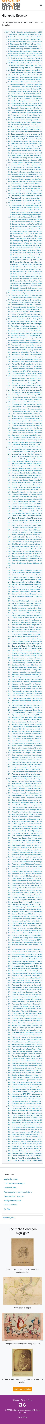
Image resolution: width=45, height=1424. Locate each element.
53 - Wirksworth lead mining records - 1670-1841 (25, 158)
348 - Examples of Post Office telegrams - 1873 (24, 940)
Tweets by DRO (9, 1218)
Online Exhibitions (10, 1205)
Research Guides (10, 1188)
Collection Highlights (22, 1389)
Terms (30, 1400)
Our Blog (7, 1209)
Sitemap (16, 1400)
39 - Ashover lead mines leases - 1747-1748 (23, 124)
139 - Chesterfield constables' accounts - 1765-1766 (26, 444)
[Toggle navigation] (40, 5)
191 (9, 568)
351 (9, 947)
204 (9, 598)
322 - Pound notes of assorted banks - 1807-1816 (25, 878)
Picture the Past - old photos (14, 1196)
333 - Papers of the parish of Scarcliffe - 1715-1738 (25, 904)
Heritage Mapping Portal (12, 1201)
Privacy (23, 1400)
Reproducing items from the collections (18, 1192)
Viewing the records (11, 1179)
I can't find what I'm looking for (14, 1183)
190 (9, 565)
